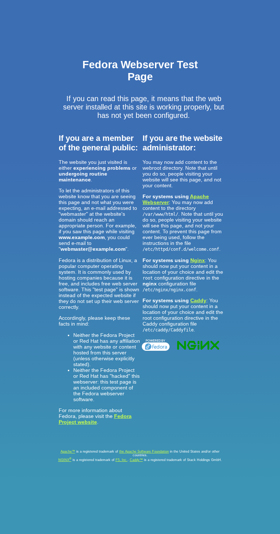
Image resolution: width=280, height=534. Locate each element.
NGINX (64, 460)
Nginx (197, 260)
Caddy (198, 300)
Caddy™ (136, 460)
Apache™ (68, 451)
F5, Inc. (122, 460)
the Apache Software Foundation (144, 451)
